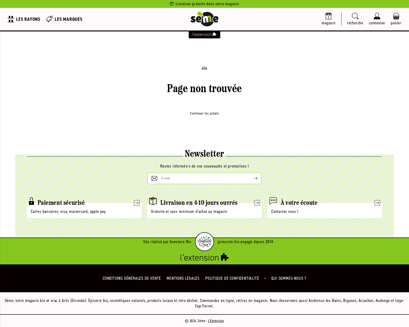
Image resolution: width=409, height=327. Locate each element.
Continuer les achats (204, 113)
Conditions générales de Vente (132, 278)
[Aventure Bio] (204, 241)
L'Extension (216, 320)
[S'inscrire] (252, 178)
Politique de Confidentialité (232, 278)
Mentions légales (183, 278)
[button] (355, 19)
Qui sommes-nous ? (288, 278)
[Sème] (204, 19)
